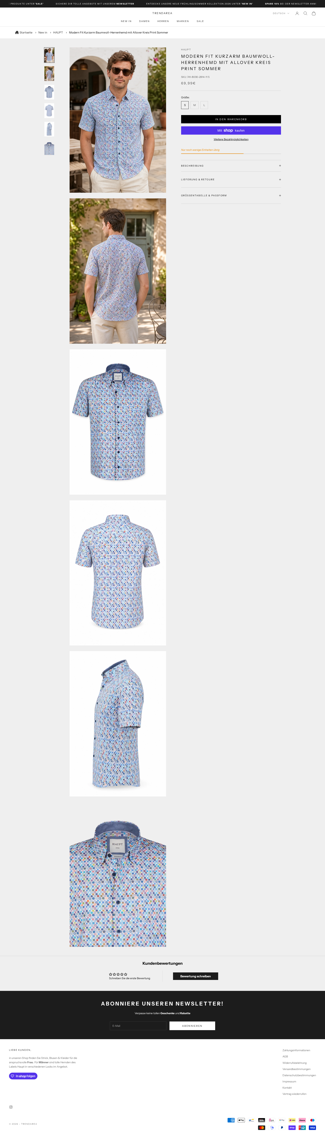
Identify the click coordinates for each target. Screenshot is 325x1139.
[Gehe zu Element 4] (49, 110)
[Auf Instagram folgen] (11, 1107)
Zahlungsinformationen (296, 1050)
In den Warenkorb (231, 119)
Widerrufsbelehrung (294, 1063)
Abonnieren (192, 1025)
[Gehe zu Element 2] (49, 73)
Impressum (289, 1081)
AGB (285, 1056)
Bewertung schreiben (195, 976)
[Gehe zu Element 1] (49, 55)
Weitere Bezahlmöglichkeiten (231, 139)
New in (126, 21)
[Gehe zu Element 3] (49, 92)
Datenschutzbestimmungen (299, 1075)
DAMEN (144, 21)
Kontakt (287, 1087)
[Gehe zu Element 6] (49, 147)
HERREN (163, 21)
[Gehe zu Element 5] (49, 129)
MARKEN (183, 21)
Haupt (186, 49)
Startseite (26, 32)
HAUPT (58, 32)
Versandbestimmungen (296, 1069)
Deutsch (279, 13)
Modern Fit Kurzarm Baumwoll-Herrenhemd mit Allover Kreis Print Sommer (118, 32)
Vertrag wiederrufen (294, 1094)
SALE (200, 21)
